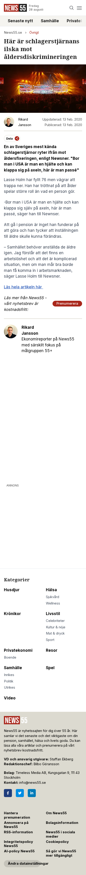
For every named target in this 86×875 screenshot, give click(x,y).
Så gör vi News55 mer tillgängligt (61, 853)
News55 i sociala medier (60, 834)
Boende (10, 657)
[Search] (72, 8)
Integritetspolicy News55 (18, 844)
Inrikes (9, 675)
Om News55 (56, 813)
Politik (8, 681)
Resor (51, 650)
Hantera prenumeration (17, 815)
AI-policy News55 (19, 851)
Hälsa (51, 590)
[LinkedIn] (32, 793)
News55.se (13, 32)
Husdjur (11, 590)
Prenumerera (67, 303)
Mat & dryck (55, 633)
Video (10, 698)
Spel (50, 667)
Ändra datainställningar (24, 863)
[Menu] (79, 8)
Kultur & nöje (55, 627)
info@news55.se (32, 783)
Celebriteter (55, 621)
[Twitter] (20, 793)
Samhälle (50, 21)
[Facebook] (8, 793)
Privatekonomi (18, 650)
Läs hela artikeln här (23, 287)
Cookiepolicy (57, 842)
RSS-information (18, 832)
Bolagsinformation (62, 823)
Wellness (53, 603)
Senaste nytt (20, 21)
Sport (50, 640)
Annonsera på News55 (16, 825)
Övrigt (34, 32)
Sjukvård (52, 597)
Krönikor (12, 613)
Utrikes (9, 687)
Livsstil (53, 613)
